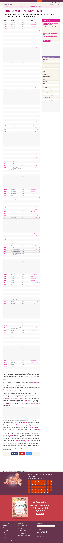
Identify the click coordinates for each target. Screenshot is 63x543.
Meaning (44, 83)
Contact (5, 536)
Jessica (36, 382)
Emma (7, 430)
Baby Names (8, 4)
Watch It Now (39, 0)
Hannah (29, 427)
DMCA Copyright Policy (7, 540)
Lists (38, 6)
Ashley (23, 385)
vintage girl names (16, 424)
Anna (4, 429)
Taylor (25, 400)
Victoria (34, 427)
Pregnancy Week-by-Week (23, 525)
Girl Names (10, 471)
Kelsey (11, 435)
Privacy (4, 537)
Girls (51, 73)
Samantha (32, 389)
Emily (9, 389)
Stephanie (18, 440)
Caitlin (22, 437)
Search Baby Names (46, 97)
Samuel (9, 390)
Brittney (5, 398)
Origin (44, 79)
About (4, 534)
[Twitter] (42, 532)
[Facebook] (39, 532)
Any (44, 73)
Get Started (6, 6)
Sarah (17, 389)
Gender (44, 71)
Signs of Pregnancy (22, 528)
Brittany (17, 397)
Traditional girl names (11, 425)
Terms (4, 539)
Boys (47, 73)
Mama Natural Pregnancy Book (24, 535)
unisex (27, 385)
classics (25, 422)
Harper (5, 403)
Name (43, 66)
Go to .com (55, 2)
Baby (4, 527)
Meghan (36, 403)
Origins (41, 6)
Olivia (38, 429)
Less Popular (55, 77)
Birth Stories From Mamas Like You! (25, 532)
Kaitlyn (17, 437)
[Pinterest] (46, 532)
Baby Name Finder (21, 527)
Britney (11, 398)
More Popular (49, 77)
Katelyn (5, 437)
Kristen (27, 440)
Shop (4, 532)
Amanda (5, 395)
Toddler (5, 529)
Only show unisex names (47, 74)
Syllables (45, 92)
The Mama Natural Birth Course (24, 536)
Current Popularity (46, 76)
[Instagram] (44, 532)
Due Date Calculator (22, 530)
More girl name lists (46, 40)
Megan (22, 403)
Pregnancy (5, 525)
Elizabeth (22, 398)
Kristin (24, 440)
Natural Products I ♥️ (22, 533)
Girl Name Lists (15, 471)
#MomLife (5, 530)
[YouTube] (38, 532)
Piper (34, 402)
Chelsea (17, 435)
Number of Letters (46, 87)
